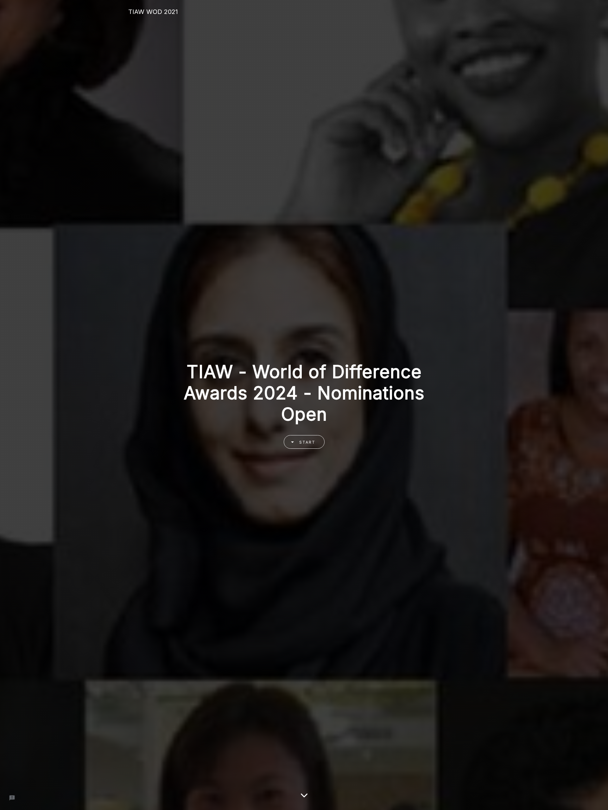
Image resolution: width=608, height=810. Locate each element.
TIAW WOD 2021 (153, 12)
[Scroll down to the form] (304, 792)
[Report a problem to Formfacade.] (12, 798)
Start (307, 442)
